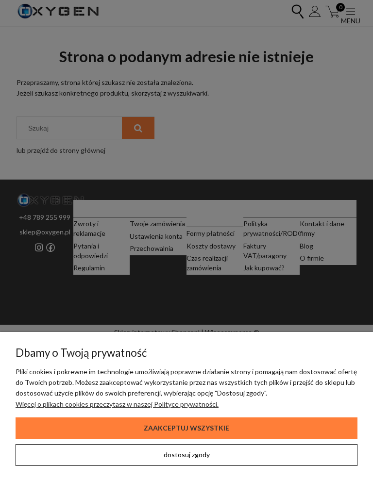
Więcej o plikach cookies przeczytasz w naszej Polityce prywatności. (117, 404)
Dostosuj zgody (187, 454)
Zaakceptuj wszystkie (186, 428)
